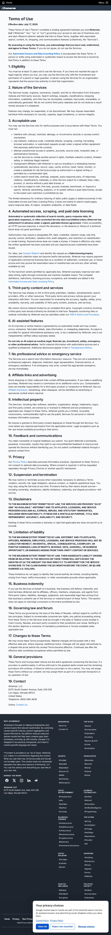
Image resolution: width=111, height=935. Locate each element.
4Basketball (63, 767)
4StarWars (63, 804)
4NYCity (87, 821)
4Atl (86, 844)
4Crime (87, 744)
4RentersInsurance (66, 834)
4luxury (87, 872)
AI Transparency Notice (80, 347)
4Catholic (62, 863)
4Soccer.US (63, 771)
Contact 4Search (31, 253)
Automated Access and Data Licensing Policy (31, 281)
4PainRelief (63, 894)
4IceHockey (63, 779)
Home (7, 919)
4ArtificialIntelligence (92, 808)
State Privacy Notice (25, 923)
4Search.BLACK (91, 741)
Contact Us (21, 704)
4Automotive (89, 748)
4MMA (61, 775)
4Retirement (64, 842)
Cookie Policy (42, 920)
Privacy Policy (20, 462)
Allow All (42, 926)
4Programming (90, 811)
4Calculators (89, 733)
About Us (62, 726)
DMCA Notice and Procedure (84, 314)
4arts (61, 800)
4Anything (88, 737)
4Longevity (63, 897)
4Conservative (90, 729)
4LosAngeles (89, 825)
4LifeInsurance (65, 830)
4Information (89, 804)
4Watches (88, 876)
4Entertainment (65, 796)
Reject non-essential (62, 926)
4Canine (87, 771)
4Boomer (88, 764)
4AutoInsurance (65, 823)
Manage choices (86, 926)
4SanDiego (88, 832)
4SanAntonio (89, 836)
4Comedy (63, 811)
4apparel (88, 869)
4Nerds (87, 767)
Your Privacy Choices (31, 919)
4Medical (62, 890)
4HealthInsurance (66, 827)
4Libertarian (89, 897)
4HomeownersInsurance (69, 845)
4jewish (62, 867)
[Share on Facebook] (7, 780)
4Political (88, 890)
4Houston (88, 840)
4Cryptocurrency (66, 838)
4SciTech (88, 796)
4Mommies (88, 760)
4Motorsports (64, 782)
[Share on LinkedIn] (29, 780)
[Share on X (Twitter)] (14, 780)
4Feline (87, 775)
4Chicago (88, 829)
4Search (87, 726)
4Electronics (89, 861)
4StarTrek (62, 808)
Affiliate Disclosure (17, 390)
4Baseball (63, 764)
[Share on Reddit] (36, 780)
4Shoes (87, 865)
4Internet (88, 800)
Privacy (15, 919)
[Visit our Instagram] (21, 780)
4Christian (63, 859)
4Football (62, 760)
